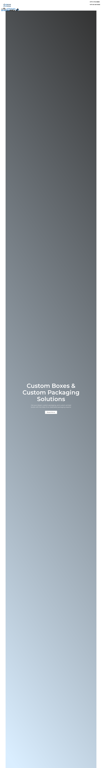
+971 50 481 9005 (95, 4)
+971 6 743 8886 (95, 2)
